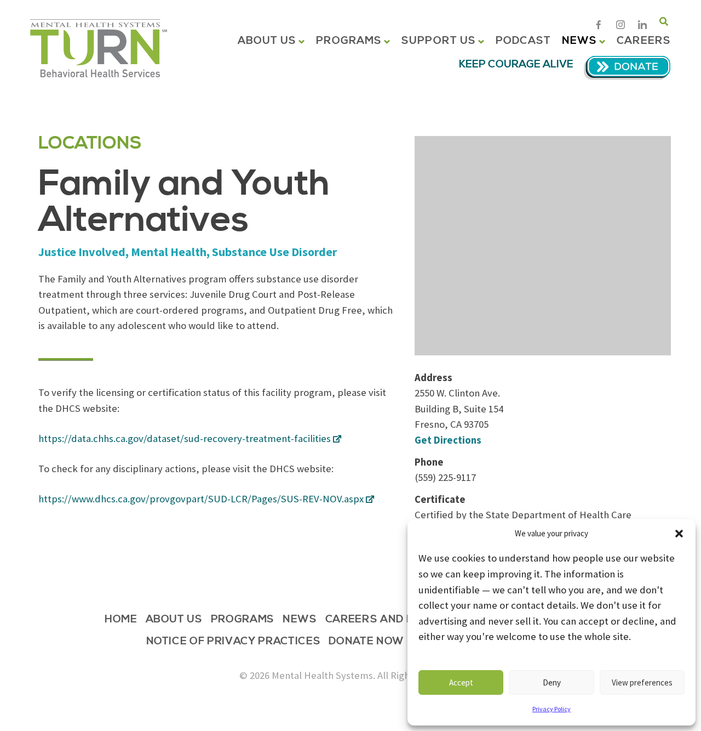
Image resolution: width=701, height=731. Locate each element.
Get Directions (448, 440)
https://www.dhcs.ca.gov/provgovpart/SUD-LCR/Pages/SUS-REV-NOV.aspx (201, 498)
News (579, 41)
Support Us (438, 41)
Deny (552, 682)
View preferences (642, 682)
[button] (679, 533)
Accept (461, 682)
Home (121, 620)
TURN (98, 48)
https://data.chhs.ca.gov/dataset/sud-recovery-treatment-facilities (184, 438)
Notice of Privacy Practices (233, 642)
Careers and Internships (402, 620)
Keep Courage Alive (516, 64)
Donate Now (366, 642)
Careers (644, 41)
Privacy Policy (551, 709)
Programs (349, 41)
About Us (267, 41)
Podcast (523, 41)
